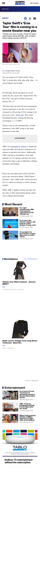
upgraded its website (18, 146)
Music (5, 18)
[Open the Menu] (3, 3)
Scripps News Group (12, 71)
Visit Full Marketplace (31, 259)
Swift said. (19, 115)
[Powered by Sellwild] (35, 380)
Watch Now (34, 3)
